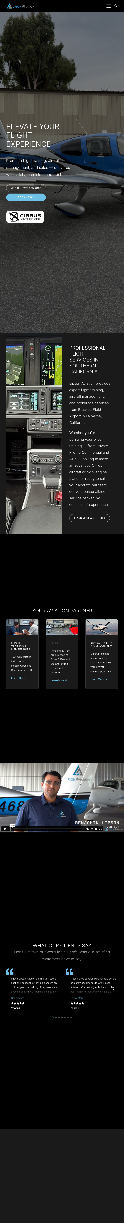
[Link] (22, 654)
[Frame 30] (20, 6)
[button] (108, 6)
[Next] (113, 989)
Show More (17, 997)
